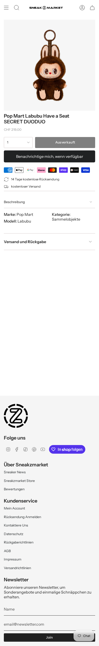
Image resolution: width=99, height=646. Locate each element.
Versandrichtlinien (17, 568)
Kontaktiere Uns (16, 525)
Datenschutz (13, 534)
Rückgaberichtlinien (18, 542)
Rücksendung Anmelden (22, 517)
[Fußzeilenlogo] (16, 416)
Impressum (12, 559)
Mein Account (14, 508)
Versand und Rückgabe (25, 241)
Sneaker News (15, 472)
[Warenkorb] (92, 7)
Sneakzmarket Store (19, 481)
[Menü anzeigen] (6, 7)
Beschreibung (14, 202)
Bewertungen (14, 489)
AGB (7, 551)
